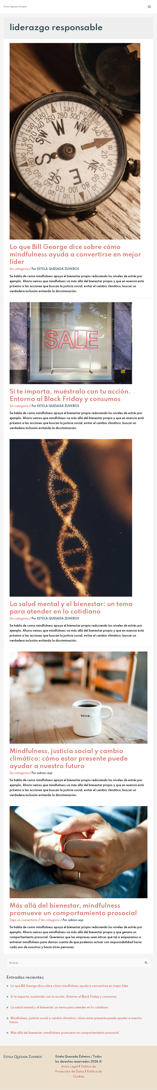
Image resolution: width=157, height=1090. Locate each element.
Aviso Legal (69, 1066)
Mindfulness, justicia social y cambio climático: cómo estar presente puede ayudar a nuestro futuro (69, 759)
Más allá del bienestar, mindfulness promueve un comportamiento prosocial (65, 1033)
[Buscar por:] (79, 962)
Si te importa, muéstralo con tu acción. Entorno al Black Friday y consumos (64, 996)
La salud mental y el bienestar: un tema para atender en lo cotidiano (59, 1007)
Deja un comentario (24, 920)
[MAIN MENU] (149, 7)
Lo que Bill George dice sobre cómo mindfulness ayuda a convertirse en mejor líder (75, 254)
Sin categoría (19, 269)
